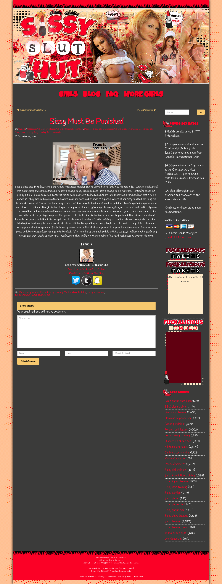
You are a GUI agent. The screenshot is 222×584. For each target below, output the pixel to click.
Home (93, 571)
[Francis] (86, 255)
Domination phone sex (178, 418)
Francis (21, 129)
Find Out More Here (178, 237)
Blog (91, 95)
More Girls (143, 95)
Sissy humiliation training (180, 476)
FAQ (112, 95)
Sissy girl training (130, 129)
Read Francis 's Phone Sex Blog (86, 273)
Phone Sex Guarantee (118, 571)
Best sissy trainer (35, 129)
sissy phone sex (95, 292)
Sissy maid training (176, 487)
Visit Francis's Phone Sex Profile (86, 269)
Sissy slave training (24, 132)
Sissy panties (173, 493)
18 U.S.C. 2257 (103, 571)
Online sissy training (112, 129)
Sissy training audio (176, 527)
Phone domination (175, 458)
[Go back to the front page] (111, 46)
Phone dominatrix (175, 464)
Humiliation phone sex (73, 129)
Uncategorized (173, 539)
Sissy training (40, 132)
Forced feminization (176, 430)
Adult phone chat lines (178, 401)
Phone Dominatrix (145, 110)
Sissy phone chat (175, 504)
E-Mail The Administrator (88, 576)
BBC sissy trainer (176, 407)
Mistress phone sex (93, 129)
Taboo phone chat (54, 132)
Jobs (129, 571)
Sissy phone (172, 499)
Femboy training (174, 424)
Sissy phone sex (146, 129)
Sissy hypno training (177, 481)
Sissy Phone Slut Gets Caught (33, 110)
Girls (68, 95)
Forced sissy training (53, 129)
